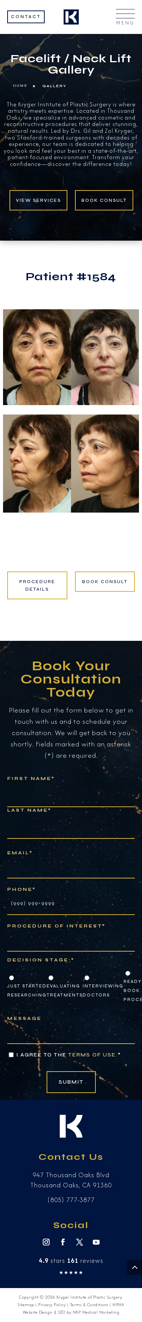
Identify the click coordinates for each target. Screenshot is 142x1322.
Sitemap (25, 1305)
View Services (38, 200)
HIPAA (118, 1305)
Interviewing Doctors (103, 990)
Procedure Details (37, 585)
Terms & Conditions (89, 1305)
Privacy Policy (52, 1305)
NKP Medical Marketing (96, 1312)
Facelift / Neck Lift (71, 58)
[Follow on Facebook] (63, 1242)
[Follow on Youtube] (96, 1242)
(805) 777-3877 (71, 1199)
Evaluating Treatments (65, 990)
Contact (26, 16)
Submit (71, 1082)
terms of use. (93, 1055)
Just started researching (27, 990)
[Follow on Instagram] (46, 1242)
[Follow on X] (79, 1242)
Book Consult (104, 200)
